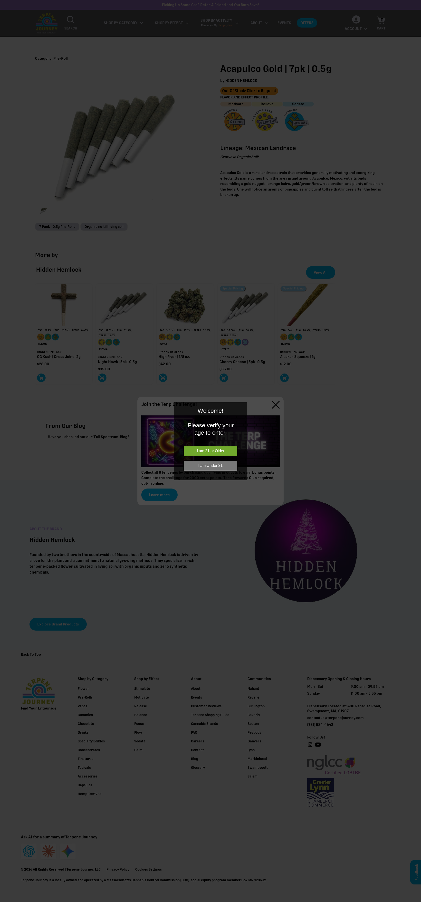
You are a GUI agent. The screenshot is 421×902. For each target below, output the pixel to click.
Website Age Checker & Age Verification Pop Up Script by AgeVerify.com (415, 901)
